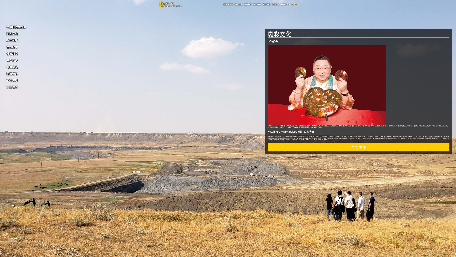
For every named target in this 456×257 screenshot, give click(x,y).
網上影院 (257, 4)
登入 (285, 4)
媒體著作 (248, 4)
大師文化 (275, 4)
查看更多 (358, 147)
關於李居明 (228, 4)
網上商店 (238, 4)
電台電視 (266, 4)
